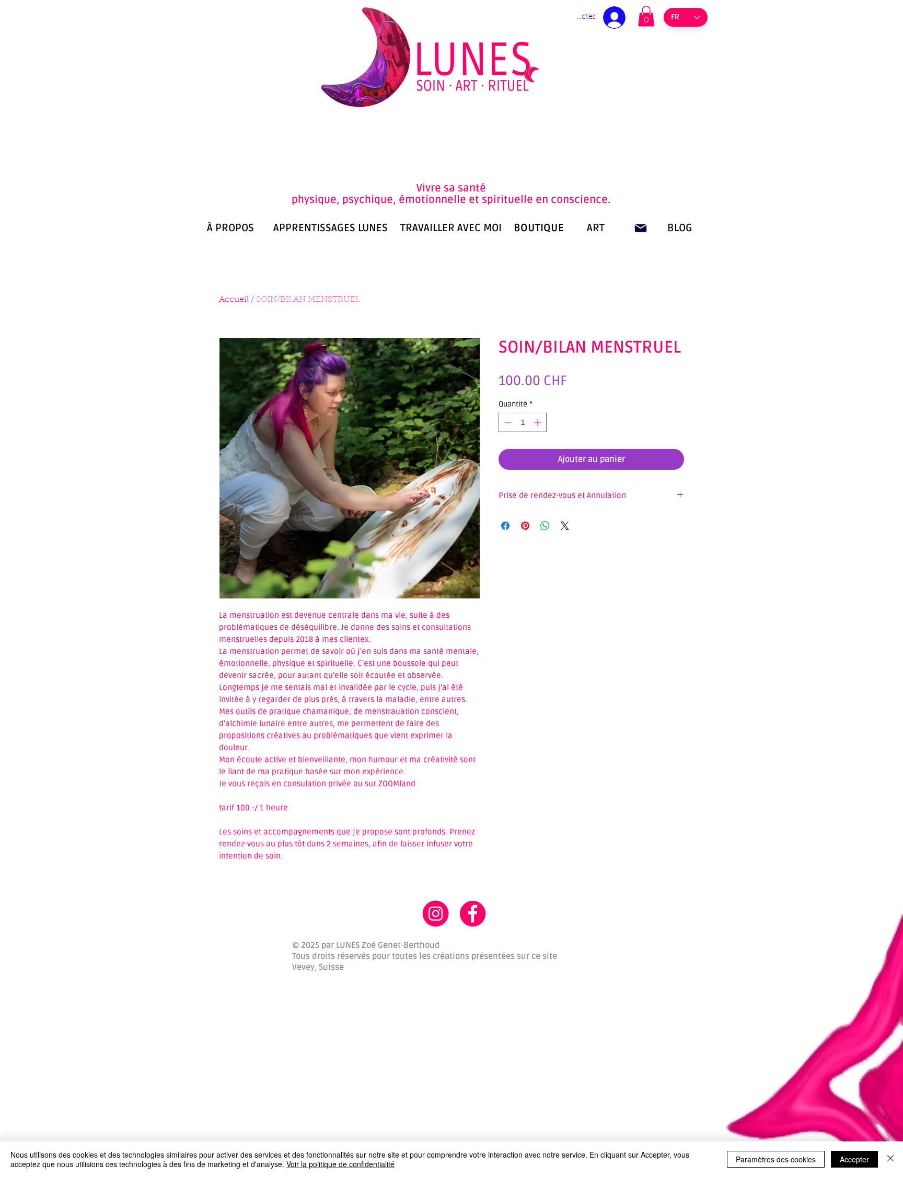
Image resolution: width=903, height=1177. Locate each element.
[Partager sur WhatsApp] (545, 525)
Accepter (854, 1159)
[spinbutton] (522, 422)
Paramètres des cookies (776, 1159)
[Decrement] (506, 422)
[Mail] (640, 228)
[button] (646, 16)
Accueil (234, 300)
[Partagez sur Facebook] (505, 525)
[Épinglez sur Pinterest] (525, 525)
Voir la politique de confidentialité (340, 1164)
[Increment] (538, 422)
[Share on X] (565, 525)
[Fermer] (890, 1159)
